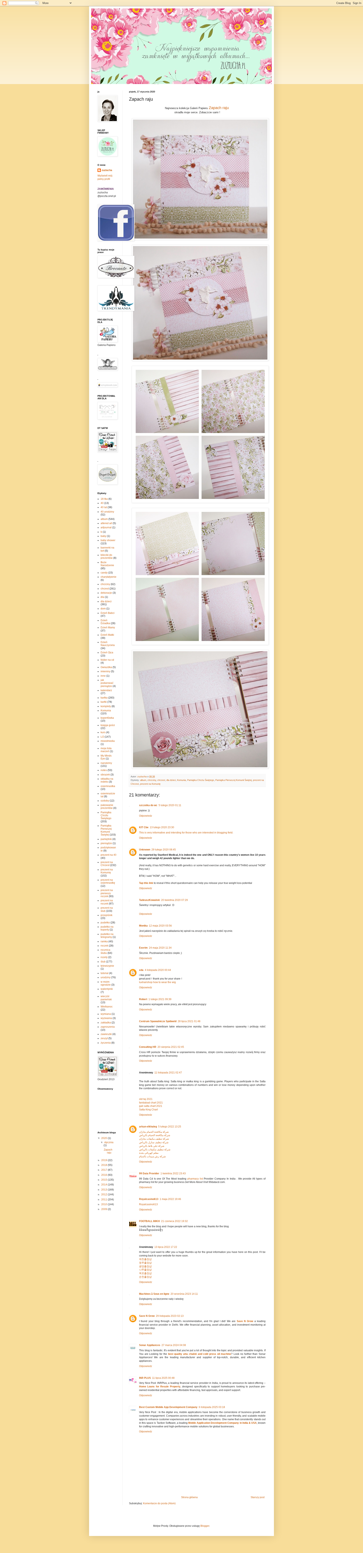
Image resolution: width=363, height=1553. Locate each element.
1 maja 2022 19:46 (170, 1199)
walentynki (107, 988)
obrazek (105, 774)
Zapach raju (219, 108)
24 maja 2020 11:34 (160, 947)
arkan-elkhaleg (148, 1126)
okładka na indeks (107, 780)
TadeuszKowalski (149, 900)
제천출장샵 (145, 1259)
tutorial (104, 973)
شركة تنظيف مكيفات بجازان (154, 1138)
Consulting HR (147, 1046)
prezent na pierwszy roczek (107, 893)
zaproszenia (108, 1026)
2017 (104, 1169)
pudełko (105, 922)
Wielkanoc (107, 1006)
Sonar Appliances (149, 1345)
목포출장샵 (145, 1273)
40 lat (104, 507)
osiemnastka (108, 786)
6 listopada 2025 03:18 (212, 1407)
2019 (104, 1160)
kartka (104, 697)
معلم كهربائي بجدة (148, 1152)
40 (102, 503)
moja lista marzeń (106, 750)
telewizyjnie (107, 965)
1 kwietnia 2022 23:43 (173, 1173)
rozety (104, 957)
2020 (104, 1138)
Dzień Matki (107, 634)
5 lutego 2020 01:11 (170, 805)
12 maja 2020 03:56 (160, 925)
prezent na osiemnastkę (108, 881)
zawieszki (106, 1034)
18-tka (104, 498)
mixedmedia (108, 741)
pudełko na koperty (107, 928)
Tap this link (146, 883)
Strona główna (189, 1497)
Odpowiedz (145, 815)
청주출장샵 (145, 1262)
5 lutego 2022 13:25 (169, 1126)
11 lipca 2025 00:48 (163, 1377)
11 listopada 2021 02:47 (168, 1072)
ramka (104, 941)
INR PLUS (145, 1377)
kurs (103, 732)
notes (104, 770)
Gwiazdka (106, 667)
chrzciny (151, 780)
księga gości (108, 725)
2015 (104, 1179)
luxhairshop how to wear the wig (157, 982)
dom (103, 608)
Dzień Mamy (108, 627)
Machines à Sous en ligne (154, 1293)
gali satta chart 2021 (150, 1106)
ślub (103, 961)
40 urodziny (107, 511)
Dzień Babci (107, 613)
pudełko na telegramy (107, 936)
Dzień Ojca (107, 652)
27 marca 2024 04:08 (174, 1345)
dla (102, 597)
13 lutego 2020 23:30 (162, 827)
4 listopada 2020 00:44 (158, 970)
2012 (104, 1194)
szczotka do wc (148, 805)
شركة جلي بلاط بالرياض (151, 1145)
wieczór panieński (106, 998)
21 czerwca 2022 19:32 (174, 1221)
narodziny (106, 763)
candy (104, 572)
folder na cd (107, 659)
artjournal (106, 527)
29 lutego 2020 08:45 (163, 849)
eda (141, 970)
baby (103, 536)
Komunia (181, 780)
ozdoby (105, 800)
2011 (104, 1199)
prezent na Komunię (150, 784)
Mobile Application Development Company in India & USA (222, 1422)
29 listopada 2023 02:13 (170, 1315)
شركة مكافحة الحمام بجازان (154, 1131)
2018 (104, 1165)
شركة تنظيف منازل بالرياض (153, 1142)
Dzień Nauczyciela (108, 644)
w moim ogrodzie (106, 983)
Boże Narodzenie (107, 564)
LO (102, 736)
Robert (143, 999)
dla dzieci (171, 780)
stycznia (108, 1142)
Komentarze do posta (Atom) (159, 1503)
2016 (104, 1174)
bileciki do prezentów (107, 556)
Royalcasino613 (148, 1199)
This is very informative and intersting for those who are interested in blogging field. (186, 832)
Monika (143, 925)
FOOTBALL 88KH (149, 1221)
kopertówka (107, 717)
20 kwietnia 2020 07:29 (174, 900)
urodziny (105, 977)
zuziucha (107, 170)
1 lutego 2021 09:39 (160, 999)
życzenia (106, 1042)
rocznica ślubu (105, 951)
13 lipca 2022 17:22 (165, 1247)
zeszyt (104, 1038)
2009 (104, 1209)
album (143, 780)
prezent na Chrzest (107, 864)
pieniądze (106, 843)
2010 (104, 1204)
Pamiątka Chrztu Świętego (200, 780)
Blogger (204, 1525)
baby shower (108, 540)
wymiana (106, 1013)
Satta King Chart (148, 1109)
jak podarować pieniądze (107, 683)
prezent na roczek (107, 902)
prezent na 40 (108, 854)
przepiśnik (106, 915)
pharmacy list (195, 1178)
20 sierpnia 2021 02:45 (171, 1046)
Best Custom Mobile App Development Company (168, 1407)
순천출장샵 (145, 1276)
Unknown (144, 849)
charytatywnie (108, 576)
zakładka (106, 1022)
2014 (104, 1184)
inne (103, 675)
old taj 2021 (146, 1099)
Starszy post (257, 1497)
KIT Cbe (144, 827)
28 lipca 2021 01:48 (189, 1021)
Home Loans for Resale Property (159, 1386)
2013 (104, 1189)
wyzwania (106, 1018)
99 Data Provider (149, 1173)
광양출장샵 (145, 1266)
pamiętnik (106, 839)
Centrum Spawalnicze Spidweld (157, 1021)
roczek (104, 945)
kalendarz (106, 690)
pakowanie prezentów (107, 806)
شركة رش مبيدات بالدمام (152, 1156)
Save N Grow (147, 1315)
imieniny (105, 671)
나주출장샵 (145, 1269)
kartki (104, 701)
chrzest (161, 780)
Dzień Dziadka (105, 622)
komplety (106, 706)
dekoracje (106, 592)
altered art (106, 523)
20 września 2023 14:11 (184, 1293)
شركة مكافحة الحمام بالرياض (154, 1135)
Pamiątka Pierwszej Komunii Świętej (233, 780)
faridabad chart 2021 (151, 1102)
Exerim (143, 947)
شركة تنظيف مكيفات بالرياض (154, 1149)
